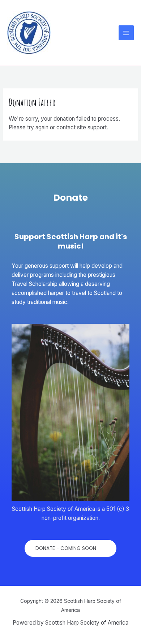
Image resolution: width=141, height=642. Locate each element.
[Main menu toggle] (126, 33)
